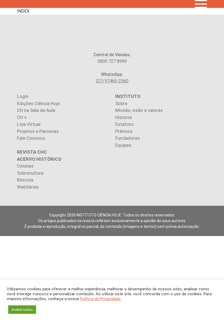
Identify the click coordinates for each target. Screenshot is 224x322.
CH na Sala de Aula (36, 110)
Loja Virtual (28, 124)
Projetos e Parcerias (38, 131)
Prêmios (123, 131)
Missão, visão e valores (139, 110)
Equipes (123, 145)
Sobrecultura (30, 173)
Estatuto (124, 124)
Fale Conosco (31, 138)
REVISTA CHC (32, 152)
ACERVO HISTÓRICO (39, 159)
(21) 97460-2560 (112, 81)
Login (22, 96)
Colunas (25, 166)
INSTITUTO (127, 96)
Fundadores (127, 138)
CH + (22, 117)
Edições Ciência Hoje (38, 103)
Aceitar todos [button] (22, 310)
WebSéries (28, 187)
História (123, 117)
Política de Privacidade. (100, 298)
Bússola (25, 180)
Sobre (121, 103)
